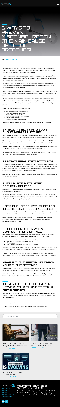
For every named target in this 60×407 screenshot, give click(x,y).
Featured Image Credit (8, 303)
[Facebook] (3, 401)
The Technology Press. (40, 306)
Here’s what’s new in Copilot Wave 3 (12, 373)
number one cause (36, 83)
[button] (58, 4)
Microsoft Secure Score (23, 217)
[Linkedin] (6, 401)
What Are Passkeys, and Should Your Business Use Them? (14, 345)
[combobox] (30, 316)
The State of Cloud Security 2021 (31, 101)
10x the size (38, 137)
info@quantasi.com (7, 396)
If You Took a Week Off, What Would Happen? (41, 344)
